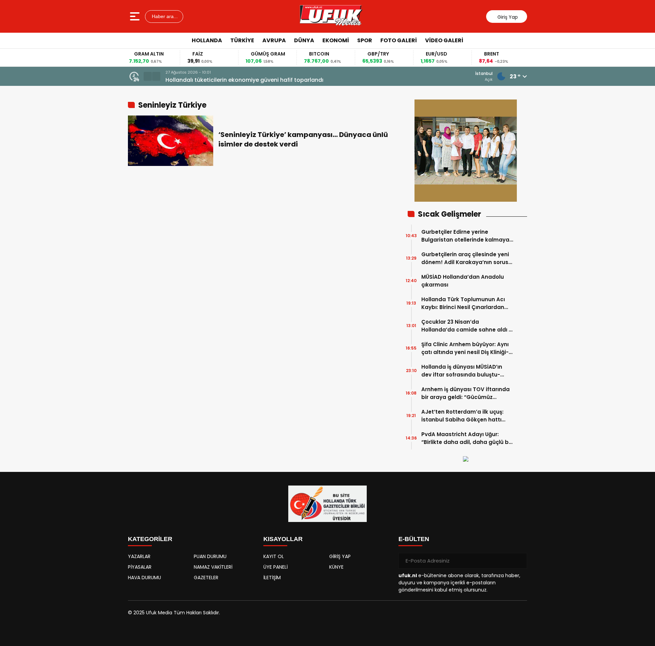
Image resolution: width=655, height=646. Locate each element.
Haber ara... (164, 16)
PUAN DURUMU (210, 556)
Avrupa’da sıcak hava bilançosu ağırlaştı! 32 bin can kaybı (247, 80)
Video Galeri (444, 40)
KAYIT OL (273, 556)
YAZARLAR (139, 556)
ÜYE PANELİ (275, 567)
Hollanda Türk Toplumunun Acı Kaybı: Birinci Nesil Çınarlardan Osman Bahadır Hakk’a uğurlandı (466, 303)
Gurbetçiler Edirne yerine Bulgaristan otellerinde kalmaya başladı (465, 236)
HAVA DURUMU (144, 577)
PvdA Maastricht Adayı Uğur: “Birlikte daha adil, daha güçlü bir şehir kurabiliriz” (466, 438)
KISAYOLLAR (283, 539)
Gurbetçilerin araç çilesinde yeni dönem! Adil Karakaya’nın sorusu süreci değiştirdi (466, 258)
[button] (148, 76)
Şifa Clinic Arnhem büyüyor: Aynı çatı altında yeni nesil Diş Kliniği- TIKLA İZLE (465, 348)
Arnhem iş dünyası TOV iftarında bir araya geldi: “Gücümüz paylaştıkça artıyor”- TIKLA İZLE (465, 393)
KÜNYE (336, 567)
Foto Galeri (398, 40)
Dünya (304, 40)
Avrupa (274, 40)
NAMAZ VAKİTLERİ (213, 567)
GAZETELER (206, 577)
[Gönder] (519, 561)
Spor (364, 40)
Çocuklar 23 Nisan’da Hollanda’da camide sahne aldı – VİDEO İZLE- (466, 326)
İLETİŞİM (272, 577)
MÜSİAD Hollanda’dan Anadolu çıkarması (462, 280)
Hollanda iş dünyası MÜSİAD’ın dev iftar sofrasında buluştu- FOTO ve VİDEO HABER (461, 371)
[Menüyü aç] (135, 16)
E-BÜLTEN (413, 539)
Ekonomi (335, 40)
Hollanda (207, 40)
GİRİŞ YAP (340, 556)
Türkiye (242, 40)
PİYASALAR (139, 567)
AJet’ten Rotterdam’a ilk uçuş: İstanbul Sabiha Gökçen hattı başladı (462, 416)
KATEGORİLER (150, 539)
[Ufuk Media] (331, 16)
